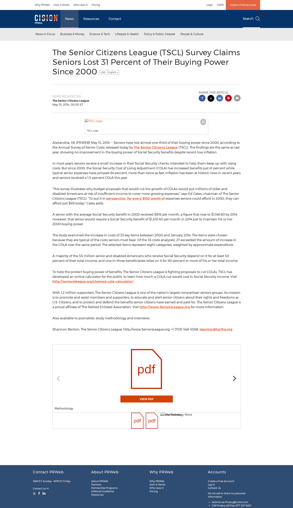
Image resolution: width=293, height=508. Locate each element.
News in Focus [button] (45, 34)
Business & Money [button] (72, 34)
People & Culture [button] (191, 34)
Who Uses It (81, 4)
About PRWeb (99, 481)
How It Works (62, 4)
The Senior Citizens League (156, 147)
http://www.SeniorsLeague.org (165, 307)
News (69, 19)
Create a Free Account (243, 4)
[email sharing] (237, 99)
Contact (115, 19)
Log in (211, 484)
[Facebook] (39, 493)
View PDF (146, 399)
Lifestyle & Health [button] (127, 34)
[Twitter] (35, 493)
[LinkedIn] (44, 493)
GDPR (220, 4)
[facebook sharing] (202, 99)
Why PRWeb (42, 4)
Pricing (96, 4)
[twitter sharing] (210, 99)
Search (248, 19)
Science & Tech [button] (99, 34)
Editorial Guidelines (102, 491)
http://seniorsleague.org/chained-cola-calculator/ (92, 281)
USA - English (108, 72)
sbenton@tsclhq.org (216, 329)
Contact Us (39, 488)
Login (209, 4)
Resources (91, 19)
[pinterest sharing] (228, 99)
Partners (96, 484)
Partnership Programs (104, 487)
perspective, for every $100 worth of (135, 198)
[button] (146, 121)
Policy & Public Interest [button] (159, 34)
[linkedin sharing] (219, 99)
